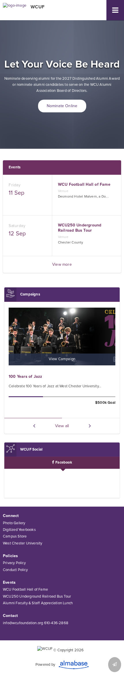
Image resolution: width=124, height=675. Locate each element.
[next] (90, 426)
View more (62, 265)
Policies (10, 556)
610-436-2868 (56, 623)
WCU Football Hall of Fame (25, 590)
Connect (11, 516)
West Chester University (22, 543)
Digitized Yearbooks (19, 530)
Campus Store (15, 536)
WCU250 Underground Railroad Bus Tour (37, 596)
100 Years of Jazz (25, 377)
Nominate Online (62, 106)
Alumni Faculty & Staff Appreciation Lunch (38, 603)
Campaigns (30, 294)
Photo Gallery (14, 523)
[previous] (34, 426)
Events (14, 167)
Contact (10, 616)
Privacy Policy (14, 563)
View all (62, 426)
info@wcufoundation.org (23, 623)
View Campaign (62, 359)
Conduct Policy (15, 570)
